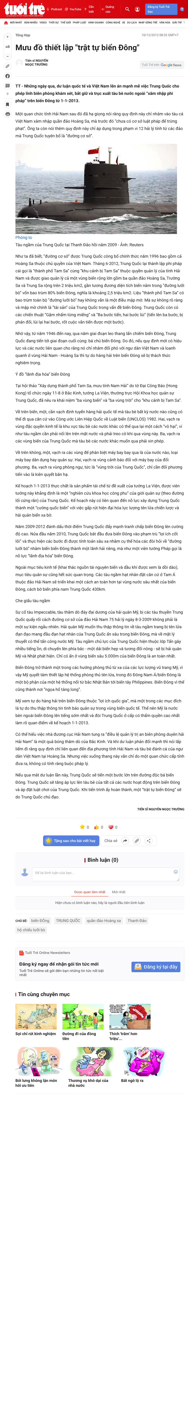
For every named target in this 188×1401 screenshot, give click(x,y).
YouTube (75, 9)
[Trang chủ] (6, 23)
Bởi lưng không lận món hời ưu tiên (36, 1083)
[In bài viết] (8, 114)
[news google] (162, 65)
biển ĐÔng (40, 920)
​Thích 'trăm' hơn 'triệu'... (123, 1036)
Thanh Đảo (137, 920)
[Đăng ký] (155, 967)
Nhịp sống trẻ (148, 22)
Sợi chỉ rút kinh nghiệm (35, 1033)
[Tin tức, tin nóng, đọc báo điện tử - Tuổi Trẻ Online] (24, 9)
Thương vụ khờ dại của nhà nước (88, 1083)
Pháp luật (80, 22)
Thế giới (65, 22)
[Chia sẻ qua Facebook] (125, 841)
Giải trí (177, 22)
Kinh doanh (96, 22)
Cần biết (91, 9)
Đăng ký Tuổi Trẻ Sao (158, 9)
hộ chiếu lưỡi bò (31, 930)
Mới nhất (16, 22)
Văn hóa (164, 22)
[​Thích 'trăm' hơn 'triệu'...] (130, 1016)
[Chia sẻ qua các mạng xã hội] (149, 841)
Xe (123, 22)
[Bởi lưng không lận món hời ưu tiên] (38, 1061)
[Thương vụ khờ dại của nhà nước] (91, 1061)
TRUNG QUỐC (68, 920)
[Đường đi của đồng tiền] (83, 1016)
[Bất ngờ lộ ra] (144, 1061)
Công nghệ (113, 22)
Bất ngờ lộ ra (132, 1080)
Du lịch (132, 22)
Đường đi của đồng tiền (79, 1036)
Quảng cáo (110, 9)
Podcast (56, 9)
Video (43, 22)
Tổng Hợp (22, 35)
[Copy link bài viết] (137, 841)
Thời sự (54, 22)
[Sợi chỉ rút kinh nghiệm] (36, 1016)
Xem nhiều (30, 22)
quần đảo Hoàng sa (104, 920)
